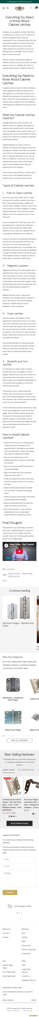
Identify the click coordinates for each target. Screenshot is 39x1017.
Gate (23, 941)
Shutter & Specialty (29, 949)
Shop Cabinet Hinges (19, 823)
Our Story (6, 933)
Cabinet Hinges (26, 573)
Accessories (26, 953)
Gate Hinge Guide (9, 976)
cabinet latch (9, 88)
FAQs (23, 965)
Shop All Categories (19, 740)
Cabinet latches (8, 123)
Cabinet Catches (14, 573)
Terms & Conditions (13, 1010)
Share (5, 580)
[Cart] (35, 8)
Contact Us (26, 976)
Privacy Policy (15, 850)
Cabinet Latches (14, 576)
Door (23, 933)
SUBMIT (33, 1000)
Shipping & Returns (28, 980)
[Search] (8, 8)
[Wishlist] (30, 8)
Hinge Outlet (17, 539)
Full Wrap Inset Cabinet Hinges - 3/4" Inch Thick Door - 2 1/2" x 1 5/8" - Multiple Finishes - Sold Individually (12, 805)
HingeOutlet (16, 1008)
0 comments (10, 569)
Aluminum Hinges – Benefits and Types (18, 624)
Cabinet (24, 937)
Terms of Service (30, 850)
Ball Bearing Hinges (26, 770)
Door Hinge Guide (9, 972)
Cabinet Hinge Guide (8, 966)
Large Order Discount (26, 970)
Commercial (26, 945)
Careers (5, 937)
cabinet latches (17, 530)
